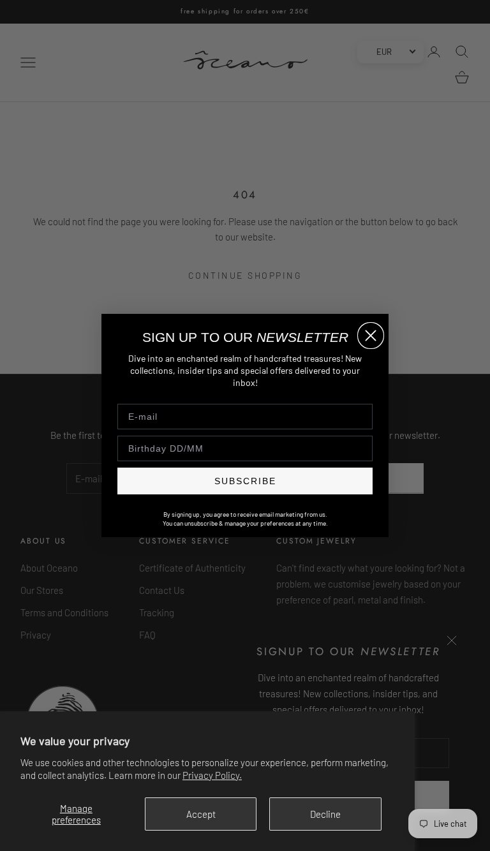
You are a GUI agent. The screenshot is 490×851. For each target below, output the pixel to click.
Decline (325, 814)
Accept (201, 814)
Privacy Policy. (212, 775)
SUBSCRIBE (245, 481)
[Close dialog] (371, 335)
